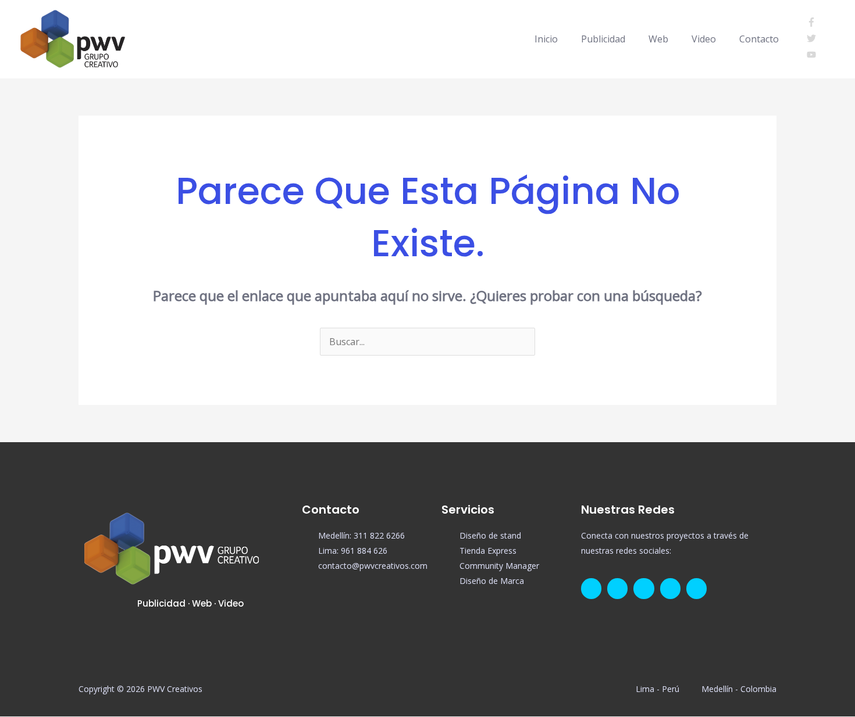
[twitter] (815, 39)
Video (704, 39)
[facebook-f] (815, 23)
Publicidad (603, 39)
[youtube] (811, 55)
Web (658, 39)
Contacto (759, 39)
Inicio (546, 39)
